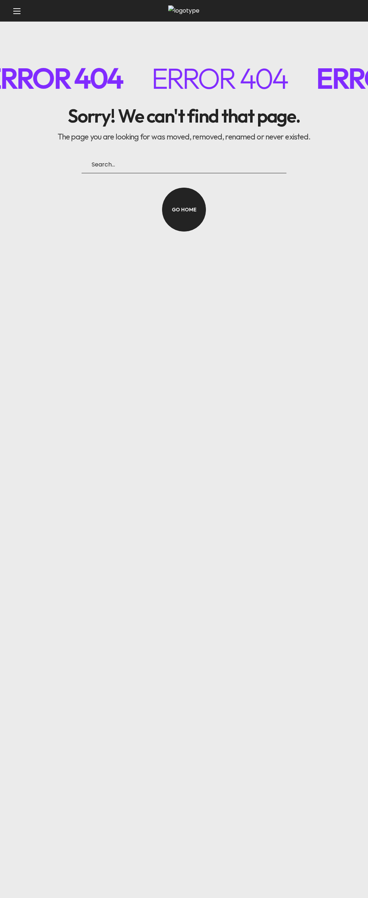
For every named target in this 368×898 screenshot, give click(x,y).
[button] (346, 11)
